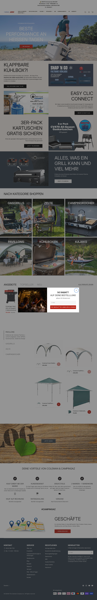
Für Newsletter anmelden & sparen (63, 307)
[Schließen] (76, 290)
